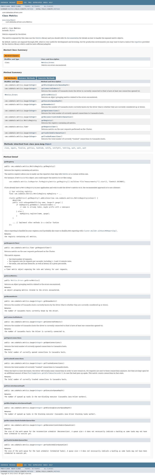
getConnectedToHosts (50, 88)
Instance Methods (27, 78)
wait (73, 148)
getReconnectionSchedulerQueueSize (56, 117)
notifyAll (57, 148)
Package (12, 2)
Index (45, 2)
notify (48, 148)
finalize (21, 148)
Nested (11, 9)
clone (6, 148)
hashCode (39, 148)
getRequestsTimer (48, 127)
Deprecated (37, 2)
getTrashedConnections (50, 136)
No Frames (36, 6)
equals (13, 148)
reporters (138, 42)
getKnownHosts (47, 104)
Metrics (38, 38)
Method (30, 9)
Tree (30, 2)
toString (66, 148)
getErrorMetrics (48, 95)
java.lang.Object (8, 20)
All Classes (48, 6)
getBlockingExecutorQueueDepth (54, 85)
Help (50, 2)
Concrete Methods (46, 78)
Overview (4, 2)
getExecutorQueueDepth (50, 101)
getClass (30, 148)
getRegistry (46, 120)
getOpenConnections (49, 111)
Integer (32, 85)
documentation (73, 38)
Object (12, 30)
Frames (27, 6)
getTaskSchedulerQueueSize (52, 133)
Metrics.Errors (47, 62)
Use (25, 2)
